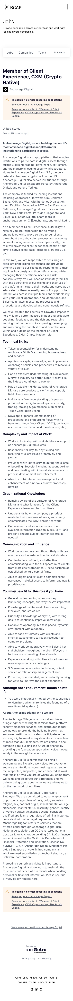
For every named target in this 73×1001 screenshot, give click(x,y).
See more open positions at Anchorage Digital (36, 927)
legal (52, 982)
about (18, 977)
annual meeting (39, 977)
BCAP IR (54, 977)
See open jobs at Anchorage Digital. (32, 104)
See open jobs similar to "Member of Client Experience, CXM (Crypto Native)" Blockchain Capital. (37, 112)
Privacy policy (28, 958)
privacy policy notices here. (20, 878)
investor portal (27, 982)
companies (26, 52)
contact (42, 982)
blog (25, 977)
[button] (67, 6)
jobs (10, 52)
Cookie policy (44, 958)
